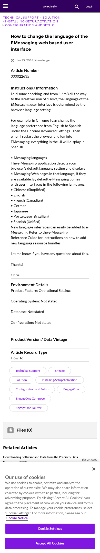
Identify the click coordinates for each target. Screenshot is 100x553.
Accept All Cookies (50, 543)
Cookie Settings (50, 528)
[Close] (93, 469)
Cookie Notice (17, 518)
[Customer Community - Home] (50, 6)
